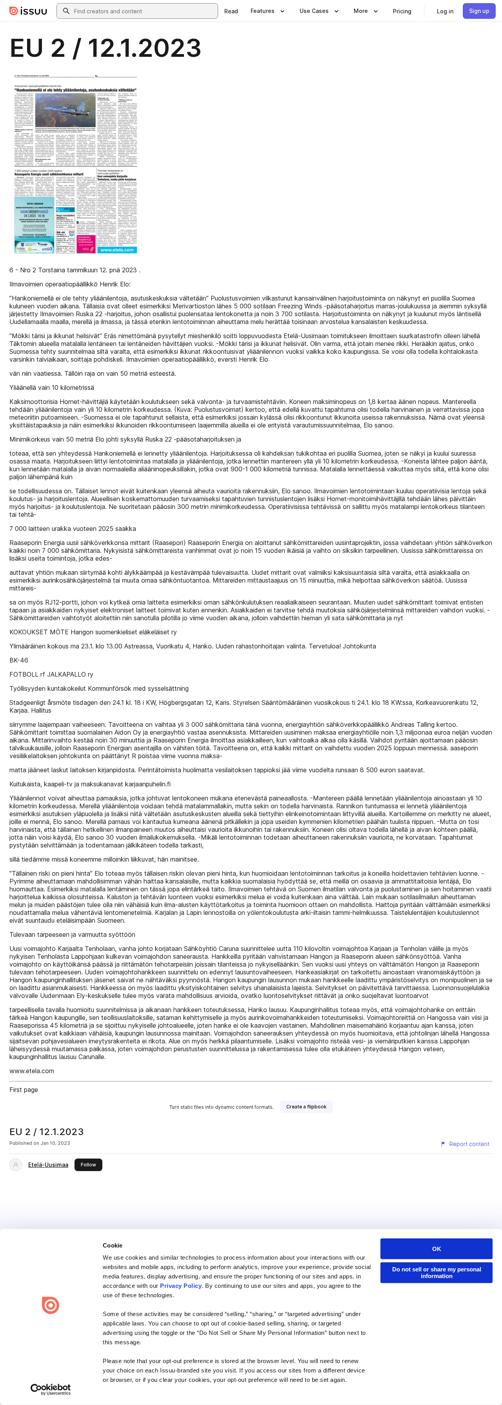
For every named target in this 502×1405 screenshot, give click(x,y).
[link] (231, 11)
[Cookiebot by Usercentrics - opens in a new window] (50, 1390)
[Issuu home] (28, 11)
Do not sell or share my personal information (436, 1272)
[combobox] (144, 11)
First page (23, 1090)
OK (436, 1249)
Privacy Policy (181, 1285)
